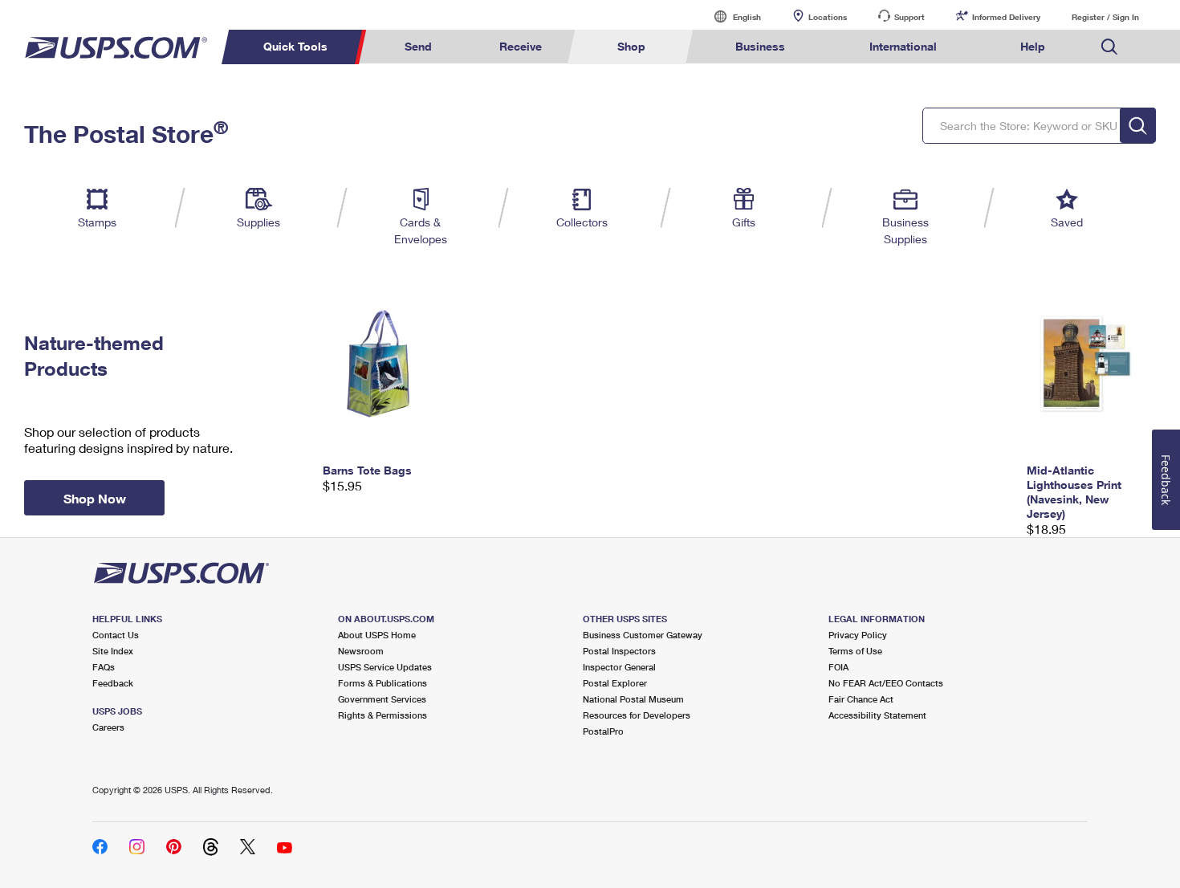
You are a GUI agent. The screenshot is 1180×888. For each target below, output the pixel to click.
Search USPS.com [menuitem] (1109, 47)
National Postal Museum (633, 699)
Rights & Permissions (382, 715)
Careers (108, 727)
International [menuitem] (903, 46)
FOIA (838, 667)
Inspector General (619, 667)
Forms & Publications (382, 683)
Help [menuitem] (1032, 46)
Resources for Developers (636, 715)
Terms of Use (855, 651)
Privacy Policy (857, 634)
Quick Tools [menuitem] (295, 46)
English (730, 16)
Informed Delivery (1006, 17)
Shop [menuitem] (631, 46)
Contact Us (115, 634)
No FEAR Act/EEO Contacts (885, 683)
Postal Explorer (615, 683)
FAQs (103, 667)
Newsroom (361, 651)
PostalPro (603, 731)
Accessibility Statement (877, 715)
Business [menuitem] (760, 46)
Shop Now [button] (94, 498)
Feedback (112, 683)
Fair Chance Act (860, 699)
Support (909, 17)
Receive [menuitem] (520, 46)
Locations (827, 17)
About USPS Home (377, 634)
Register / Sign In (1105, 17)
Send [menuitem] (418, 46)
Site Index (112, 651)
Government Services (382, 699)
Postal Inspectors (619, 651)
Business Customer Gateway (642, 634)
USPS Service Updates (385, 667)
